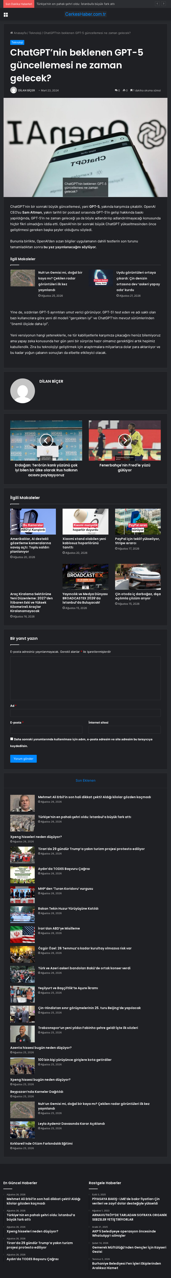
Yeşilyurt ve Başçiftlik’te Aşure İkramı (68, 988)
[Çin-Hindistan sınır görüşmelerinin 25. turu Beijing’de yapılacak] (22, 1014)
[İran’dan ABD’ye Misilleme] (22, 934)
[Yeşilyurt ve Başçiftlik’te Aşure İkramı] (22, 994)
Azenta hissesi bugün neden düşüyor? (41, 1047)
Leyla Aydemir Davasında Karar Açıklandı (71, 1123)
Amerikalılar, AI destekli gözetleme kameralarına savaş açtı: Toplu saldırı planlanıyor (30, 545)
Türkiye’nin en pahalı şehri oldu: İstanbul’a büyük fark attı (84, 817)
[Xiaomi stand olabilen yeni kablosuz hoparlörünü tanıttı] (85, 522)
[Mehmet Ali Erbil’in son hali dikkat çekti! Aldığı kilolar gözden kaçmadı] (22, 803)
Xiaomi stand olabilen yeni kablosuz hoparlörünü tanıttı (84, 543)
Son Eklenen (86, 780)
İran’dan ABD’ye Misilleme (59, 928)
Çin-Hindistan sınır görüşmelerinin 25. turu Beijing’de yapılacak (89, 1008)
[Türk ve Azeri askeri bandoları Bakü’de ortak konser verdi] (22, 974)
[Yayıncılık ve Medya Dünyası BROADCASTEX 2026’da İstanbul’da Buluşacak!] (85, 577)
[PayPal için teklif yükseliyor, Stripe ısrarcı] (138, 522)
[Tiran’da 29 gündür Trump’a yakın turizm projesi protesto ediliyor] (22, 855)
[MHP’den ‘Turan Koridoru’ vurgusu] (22, 894)
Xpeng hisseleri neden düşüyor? (59, 4)
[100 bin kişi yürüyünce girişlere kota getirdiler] (22, 1066)
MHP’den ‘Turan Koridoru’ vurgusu (65, 888)
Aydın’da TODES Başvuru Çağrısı (64, 869)
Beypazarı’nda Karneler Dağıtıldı (36, 1091)
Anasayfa (19, 33)
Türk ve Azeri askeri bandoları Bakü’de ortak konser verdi (84, 968)
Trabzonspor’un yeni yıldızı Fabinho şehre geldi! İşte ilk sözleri (88, 1028)
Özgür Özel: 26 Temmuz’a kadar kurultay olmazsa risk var (85, 948)
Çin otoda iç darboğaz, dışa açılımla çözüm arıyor (138, 596)
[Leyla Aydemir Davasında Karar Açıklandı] (22, 1129)
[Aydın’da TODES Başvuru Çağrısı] (22, 875)
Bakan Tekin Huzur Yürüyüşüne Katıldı (68, 908)
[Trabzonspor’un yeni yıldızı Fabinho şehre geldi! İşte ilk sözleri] (22, 1034)
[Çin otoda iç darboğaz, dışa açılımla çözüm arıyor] (138, 577)
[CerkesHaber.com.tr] (85, 14)
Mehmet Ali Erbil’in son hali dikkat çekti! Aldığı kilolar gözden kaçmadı (94, 797)
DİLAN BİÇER (26, 90)
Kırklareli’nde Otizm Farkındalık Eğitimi (41, 1143)
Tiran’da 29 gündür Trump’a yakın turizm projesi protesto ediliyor (91, 849)
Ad (13, 705)
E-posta (17, 722)
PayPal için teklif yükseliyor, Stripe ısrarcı (137, 541)
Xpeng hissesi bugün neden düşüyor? (40, 1079)
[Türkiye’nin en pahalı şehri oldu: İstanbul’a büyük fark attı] (22, 823)
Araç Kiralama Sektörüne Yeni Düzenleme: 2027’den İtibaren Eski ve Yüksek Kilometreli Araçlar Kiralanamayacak (31, 602)
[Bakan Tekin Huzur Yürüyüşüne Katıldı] (22, 914)
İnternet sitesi (98, 722)
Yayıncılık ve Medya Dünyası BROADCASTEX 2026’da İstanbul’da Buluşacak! (85, 598)
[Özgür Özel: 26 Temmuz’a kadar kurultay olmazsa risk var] (22, 954)
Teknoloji (35, 33)
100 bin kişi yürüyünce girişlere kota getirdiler (75, 1060)
